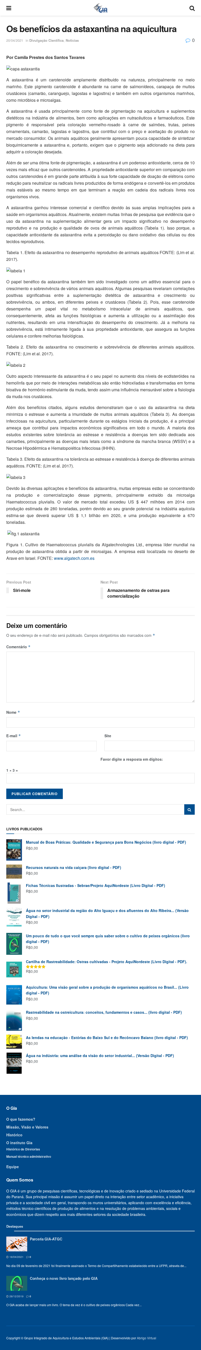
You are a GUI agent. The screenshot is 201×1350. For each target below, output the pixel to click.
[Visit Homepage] (100, 8)
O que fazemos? (20, 1119)
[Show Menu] (8, 8)
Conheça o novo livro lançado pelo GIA (64, 1278)
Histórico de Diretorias (23, 1149)
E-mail (13, 735)
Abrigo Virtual (146, 1338)
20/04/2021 (14, 40)
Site (107, 735)
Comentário (18, 646)
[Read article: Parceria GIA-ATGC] (16, 1244)
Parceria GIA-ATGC (46, 1238)
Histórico (14, 1134)
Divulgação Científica (46, 40)
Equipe (12, 1166)
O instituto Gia (19, 1142)
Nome (13, 712)
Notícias (72, 40)
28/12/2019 (16, 1296)
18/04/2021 (16, 1257)
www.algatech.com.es (74, 558)
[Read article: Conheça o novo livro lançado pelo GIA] (16, 1283)
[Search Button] (192, 8)
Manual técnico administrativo (28, 1156)
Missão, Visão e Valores (27, 1127)
